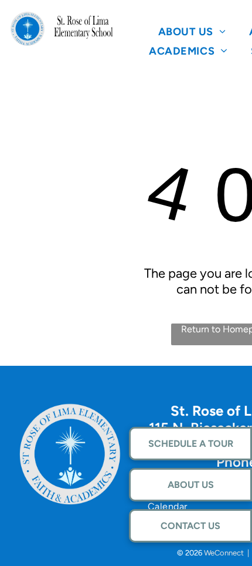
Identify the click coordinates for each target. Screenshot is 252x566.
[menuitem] (192, 31)
